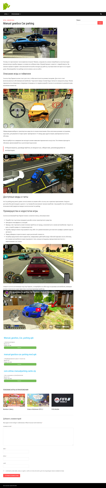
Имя (4, 448)
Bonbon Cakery (8, 409)
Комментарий (7, 426)
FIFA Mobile (55, 409)
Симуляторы (10, 20)
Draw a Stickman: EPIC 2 (35, 409)
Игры (6, 14)
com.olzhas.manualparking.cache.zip (20, 371)
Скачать (19, 347)
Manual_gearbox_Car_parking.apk (19, 338)
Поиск (78, 20)
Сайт (4, 463)
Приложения (15, 14)
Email (5, 456)
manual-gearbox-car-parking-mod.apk (20, 354)
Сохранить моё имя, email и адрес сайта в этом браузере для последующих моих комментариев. (35, 471)
